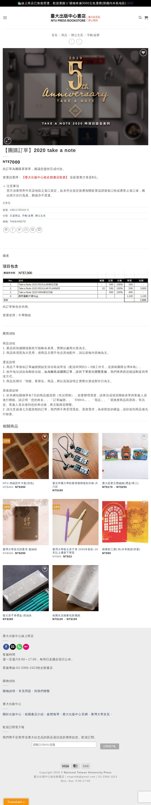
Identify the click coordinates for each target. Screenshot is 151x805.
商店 (64, 35)
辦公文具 (77, 35)
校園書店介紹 (34, 714)
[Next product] (72, 41)
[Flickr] (26, 647)
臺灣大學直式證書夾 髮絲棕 (20, 549)
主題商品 (15, 215)
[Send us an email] (13, 647)
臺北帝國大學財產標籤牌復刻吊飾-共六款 (75, 485)
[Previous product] (79, 41)
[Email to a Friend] (26, 230)
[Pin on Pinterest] (33, 230)
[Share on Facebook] (13, 230)
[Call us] (19, 647)
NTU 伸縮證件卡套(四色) (18, 483)
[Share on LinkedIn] (39, 230)
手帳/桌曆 (93, 35)
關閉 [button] (130, 3)
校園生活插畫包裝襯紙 (66, 615)
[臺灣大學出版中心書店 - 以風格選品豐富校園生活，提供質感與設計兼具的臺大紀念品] (75, 17)
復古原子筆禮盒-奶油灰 (17, 615)
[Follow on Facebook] (6, 647)
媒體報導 (53, 714)
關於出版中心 (12, 714)
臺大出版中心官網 (75, 714)
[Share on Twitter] (19, 230)
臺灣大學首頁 (100, 714)
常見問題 (25, 691)
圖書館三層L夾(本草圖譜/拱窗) (121, 549)
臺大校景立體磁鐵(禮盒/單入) (120, 483)
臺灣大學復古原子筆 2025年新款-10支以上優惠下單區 (75, 551)
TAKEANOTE (18, 221)
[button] (5, 17)
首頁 (54, 35)
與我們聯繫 (42, 691)
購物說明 (9, 691)
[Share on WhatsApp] (6, 230)
